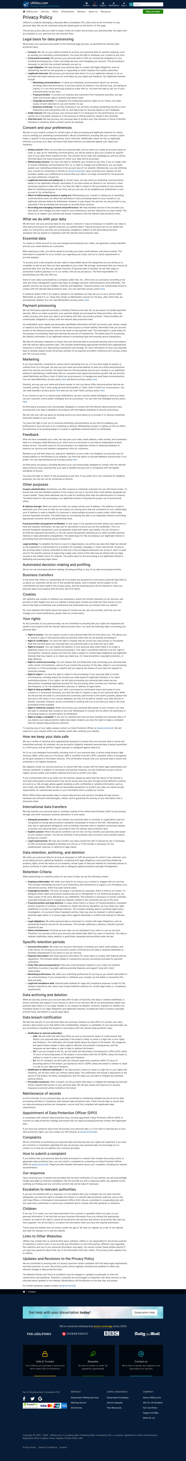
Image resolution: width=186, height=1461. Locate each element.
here (87, 300)
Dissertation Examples (117, 1397)
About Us (93, 11)
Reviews (81, 11)
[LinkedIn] (32, 1398)
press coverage (103, 1326)
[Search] (131, 4)
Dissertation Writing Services (85, 1397)
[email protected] (76, 171)
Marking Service (78, 1402)
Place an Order (153, 11)
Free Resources (114, 1407)
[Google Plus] (40, 1398)
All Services (76, 1407)
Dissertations (67, 11)
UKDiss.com (31, 11)
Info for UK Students (153, 1402)
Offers (55, 11)
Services (45, 11)
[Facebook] (25, 1398)
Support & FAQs (150, 1413)
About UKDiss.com (152, 1397)
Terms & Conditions (47, 1447)
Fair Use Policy (150, 1407)
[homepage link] (24, 1291)
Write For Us (149, 1418)
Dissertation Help (144, 1312)
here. (103, 289)
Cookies (63, 1447)
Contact (32, 1291)
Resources (106, 11)
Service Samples (115, 1402)
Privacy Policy (29, 1447)
